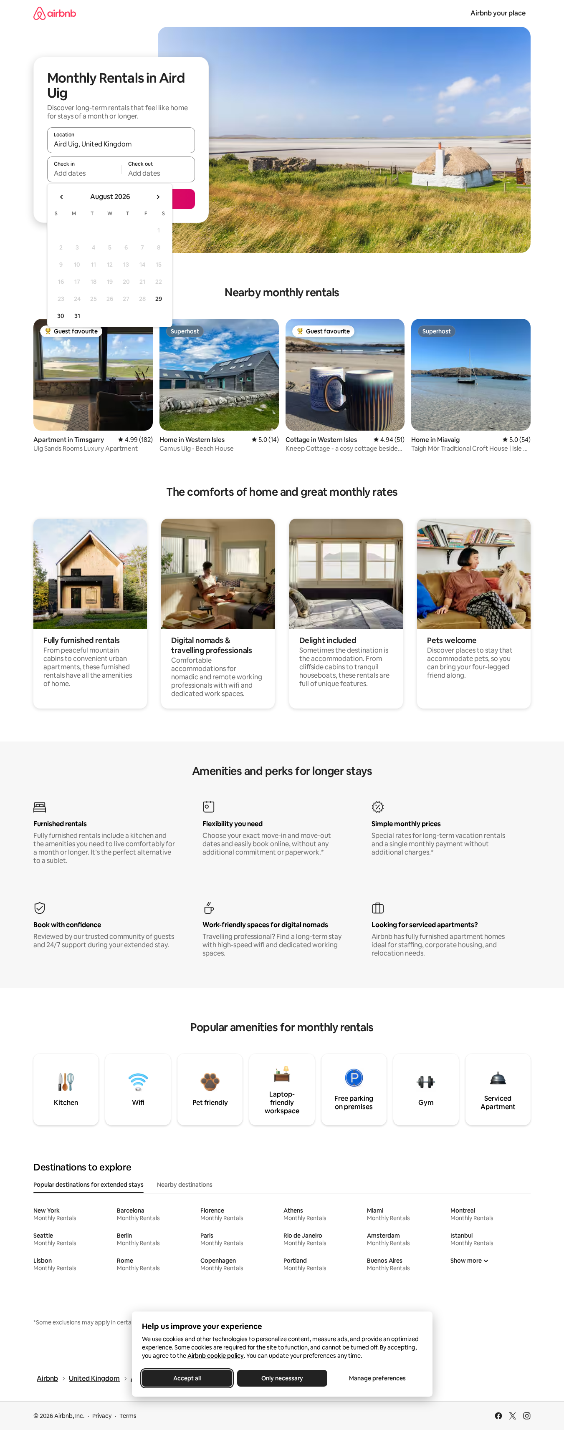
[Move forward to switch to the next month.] (157, 196)
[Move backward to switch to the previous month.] (61, 196)
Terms (128, 1416)
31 (77, 316)
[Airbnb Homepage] (54, 13)
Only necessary (282, 1378)
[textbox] (84, 173)
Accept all (187, 1378)
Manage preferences (377, 1378)
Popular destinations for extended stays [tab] (88, 1184)
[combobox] (121, 144)
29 (158, 299)
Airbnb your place (498, 13)
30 (60, 316)
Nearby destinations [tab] (184, 1184)
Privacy (101, 1416)
